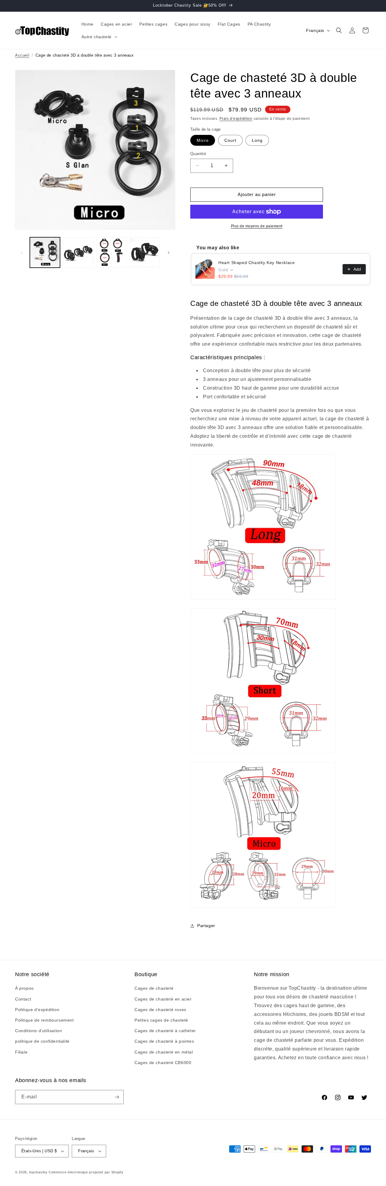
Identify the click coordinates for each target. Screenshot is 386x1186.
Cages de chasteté (153, 988)
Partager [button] (206, 925)
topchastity (38, 1172)
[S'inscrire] (116, 1097)
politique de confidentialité (42, 1041)
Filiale (21, 1052)
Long (257, 140)
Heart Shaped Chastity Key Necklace (256, 262)
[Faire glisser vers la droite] (168, 252)
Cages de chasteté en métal (163, 1052)
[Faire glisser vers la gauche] (21, 252)
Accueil (22, 55)
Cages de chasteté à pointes (164, 1041)
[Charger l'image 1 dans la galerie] (45, 252)
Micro (203, 140)
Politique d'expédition (37, 1009)
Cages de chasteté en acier (163, 999)
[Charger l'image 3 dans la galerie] (111, 252)
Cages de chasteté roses (160, 1009)
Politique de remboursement (44, 1020)
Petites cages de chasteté (161, 1020)
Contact (23, 999)
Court (230, 140)
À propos (24, 988)
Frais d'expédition (236, 119)
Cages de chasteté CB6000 (162, 1062)
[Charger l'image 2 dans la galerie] (78, 252)
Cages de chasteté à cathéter (165, 1030)
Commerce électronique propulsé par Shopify (86, 1172)
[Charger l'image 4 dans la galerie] (145, 252)
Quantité (198, 153)
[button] (99, 36)
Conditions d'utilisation (38, 1030)
